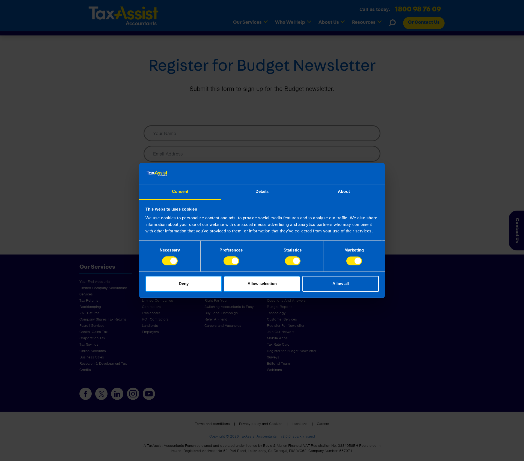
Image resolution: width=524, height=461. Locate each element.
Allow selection (262, 283)
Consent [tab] (180, 191)
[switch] (231, 261)
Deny (184, 283)
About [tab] (344, 191)
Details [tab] (262, 191)
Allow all (340, 283)
